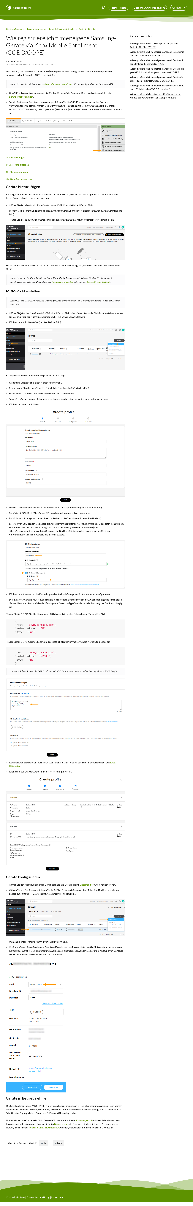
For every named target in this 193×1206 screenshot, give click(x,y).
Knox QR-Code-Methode (99, 281)
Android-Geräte (87, 28)
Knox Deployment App (63, 281)
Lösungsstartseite (36, 28)
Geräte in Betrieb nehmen (19, 179)
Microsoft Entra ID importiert (44, 1127)
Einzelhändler (86, 884)
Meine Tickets (118, 7)
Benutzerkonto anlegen (21, 96)
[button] (103, 8)
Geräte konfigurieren (17, 171)
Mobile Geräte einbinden (62, 28)
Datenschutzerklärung (38, 1197)
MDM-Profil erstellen (17, 164)
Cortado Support (15, 28)
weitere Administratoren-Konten (57, 84)
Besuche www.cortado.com (149, 7)
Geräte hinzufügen (15, 157)
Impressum (57, 1197)
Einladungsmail (84, 1120)
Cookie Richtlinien (15, 1197)
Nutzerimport (61, 1123)
